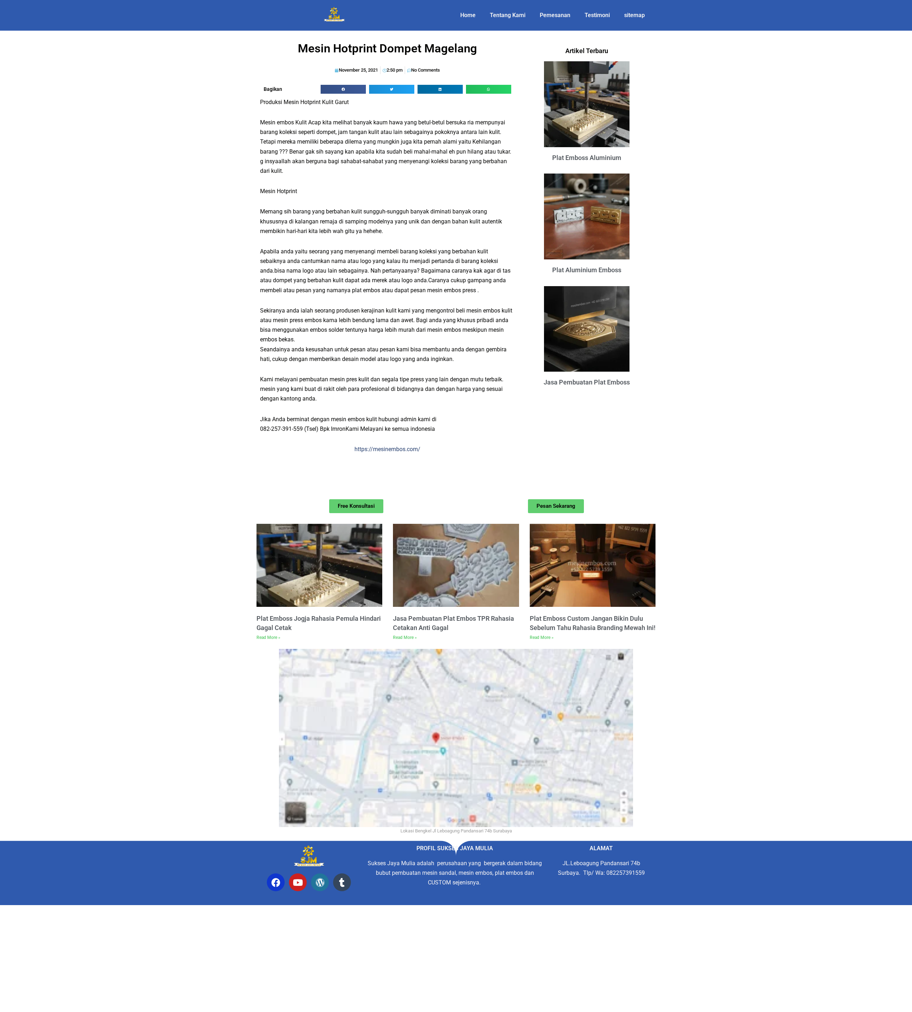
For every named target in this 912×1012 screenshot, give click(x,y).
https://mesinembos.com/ (387, 449)
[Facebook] (276, 882)
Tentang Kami (507, 15)
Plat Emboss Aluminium (586, 157)
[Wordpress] (320, 882)
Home (468, 15)
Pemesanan (555, 15)
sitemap (634, 15)
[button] (343, 89)
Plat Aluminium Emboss (586, 270)
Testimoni (597, 15)
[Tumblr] (342, 882)
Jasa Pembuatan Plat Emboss (587, 382)
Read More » (268, 637)
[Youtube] (298, 882)
